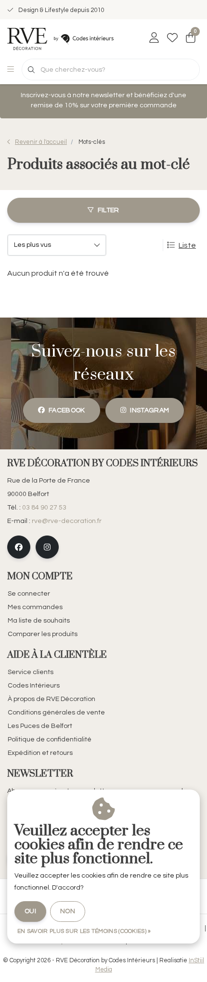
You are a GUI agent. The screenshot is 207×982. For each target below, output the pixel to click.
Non (67, 911)
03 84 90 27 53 (44, 507)
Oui (30, 911)
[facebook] (18, 547)
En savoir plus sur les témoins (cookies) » (84, 931)
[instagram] (47, 547)
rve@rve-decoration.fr (67, 521)
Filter (108, 210)
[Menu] (10, 70)
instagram (149, 410)
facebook (67, 410)
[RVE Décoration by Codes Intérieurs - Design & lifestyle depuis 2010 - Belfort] (60, 38)
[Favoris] (172, 38)
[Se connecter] (154, 38)
